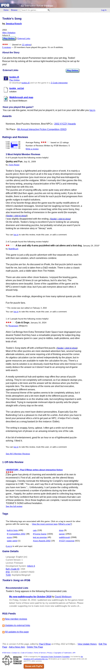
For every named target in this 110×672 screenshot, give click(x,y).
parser (62, 534)
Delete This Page (35, 647)
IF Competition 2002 (16, 534)
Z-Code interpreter (59, 83)
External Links (23, 38)
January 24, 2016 (91, 246)
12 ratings (26, 45)
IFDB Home (6, 653)
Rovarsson (13, 326)
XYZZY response (66, 541)
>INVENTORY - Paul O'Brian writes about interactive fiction (34, 470)
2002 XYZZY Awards (65, 124)
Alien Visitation (8, 33)
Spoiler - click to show (16, 216)
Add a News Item (17, 647)
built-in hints (12, 530)
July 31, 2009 (30, 162)
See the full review (14, 506)
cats (35, 530)
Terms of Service (40, 653)
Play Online (72, 70)
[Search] (48, 10)
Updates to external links (17, 625)
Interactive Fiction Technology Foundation (55, 656)
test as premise (40, 537)
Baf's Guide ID (12, 569)
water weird (12, 541)
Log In (103, 10)
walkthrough (64, 537)
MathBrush (13, 249)
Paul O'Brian (45, 644)
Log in (9, 546)
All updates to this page (17, 632)
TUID (8, 575)
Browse (14, 10)
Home (6, 10)
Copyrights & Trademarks (63, 653)
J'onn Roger (13, 165)
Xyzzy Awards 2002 (42, 541)
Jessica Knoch (14, 23)
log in (92, 110)
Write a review (32, 149)
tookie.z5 (25, 83)
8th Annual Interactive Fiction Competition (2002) (42, 129)
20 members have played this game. (30, 47)
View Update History (87, 644)
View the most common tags (45, 524)
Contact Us (16, 653)
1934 (22, 569)
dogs (61, 530)
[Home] (55, 4)
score (9, 537)
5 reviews (6, 47)
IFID (8, 572)
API (74, 653)
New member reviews (16, 619)
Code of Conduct (27, 653)
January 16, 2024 (38, 323)
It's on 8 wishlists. (55, 47)
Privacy (49, 653)
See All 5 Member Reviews (18, 454)
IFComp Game (39, 534)
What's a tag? (65, 524)
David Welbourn (63, 596)
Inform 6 (31, 566)
